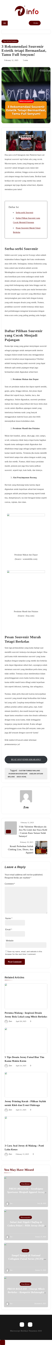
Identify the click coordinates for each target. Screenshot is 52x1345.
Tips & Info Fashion (10, 41)
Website (10, 941)
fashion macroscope (18, 774)
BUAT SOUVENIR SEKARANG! (26, 759)
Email (8, 929)
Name (8, 918)
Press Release (25, 1184)
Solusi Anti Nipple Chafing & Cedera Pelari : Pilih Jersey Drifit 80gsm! (26, 1225)
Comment (10, 884)
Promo (25, 1250)
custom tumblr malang (29, 771)
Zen (26, 807)
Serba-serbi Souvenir (24, 212)
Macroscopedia (25, 1217)
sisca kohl (21, 777)
